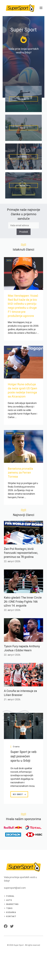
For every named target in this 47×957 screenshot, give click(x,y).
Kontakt (11, 916)
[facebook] (5, 926)
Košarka (11, 912)
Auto (9, 260)
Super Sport (19, 945)
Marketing (12, 904)
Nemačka (20, 433)
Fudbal (10, 433)
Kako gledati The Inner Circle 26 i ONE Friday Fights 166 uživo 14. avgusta (23, 601)
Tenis (9, 349)
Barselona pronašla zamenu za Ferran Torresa (20, 472)
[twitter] (12, 926)
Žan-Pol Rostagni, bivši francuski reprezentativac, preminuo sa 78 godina (21, 553)
